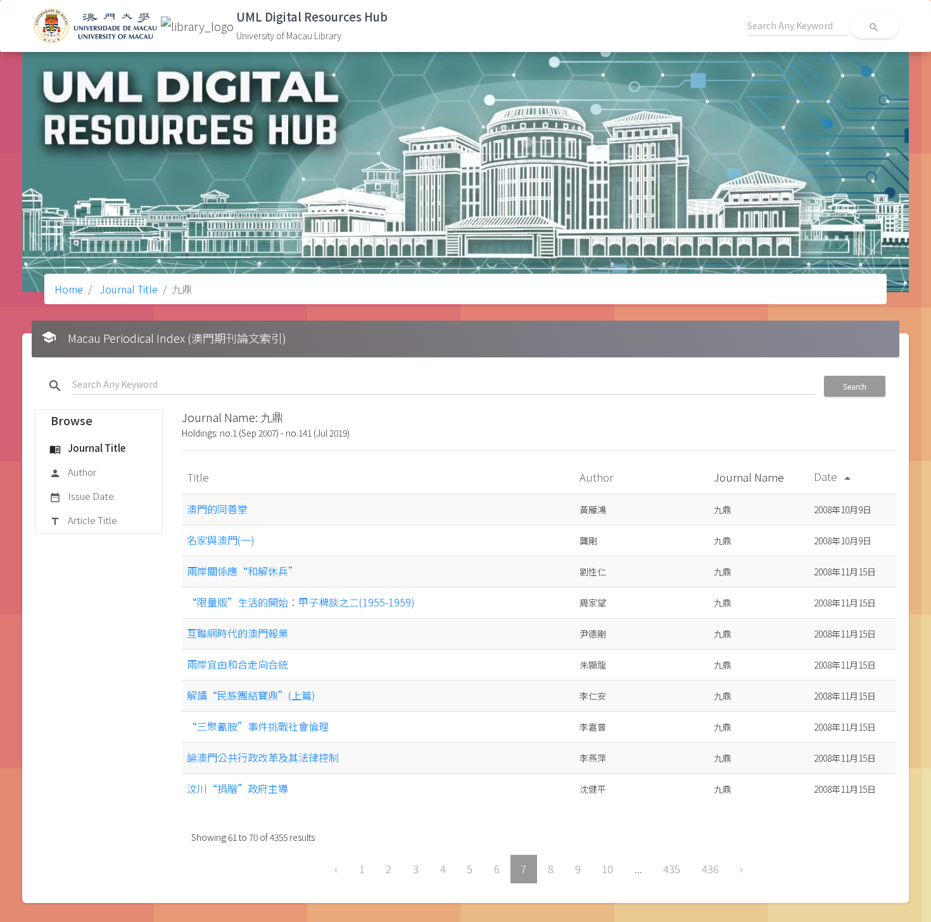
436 (710, 868)
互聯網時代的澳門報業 (237, 633)
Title (199, 477)
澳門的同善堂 (217, 508)
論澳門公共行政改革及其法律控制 (263, 757)
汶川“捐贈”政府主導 (237, 788)
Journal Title (127, 289)
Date (834, 476)
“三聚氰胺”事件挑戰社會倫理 (258, 726)
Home (68, 289)
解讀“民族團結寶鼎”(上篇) (251, 695)
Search (854, 386)
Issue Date (81, 496)
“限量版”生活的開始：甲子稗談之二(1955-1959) (301, 602)
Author (72, 471)
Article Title (83, 520)
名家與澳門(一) (221, 539)
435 (671, 868)
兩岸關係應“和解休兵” (242, 571)
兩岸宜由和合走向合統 (237, 664)
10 (607, 868)
